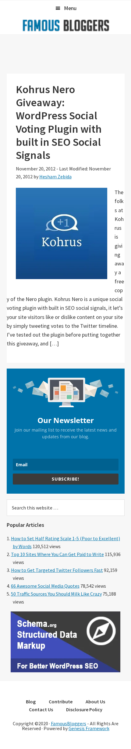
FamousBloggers (68, 723)
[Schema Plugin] (65, 670)
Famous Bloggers (65, 25)
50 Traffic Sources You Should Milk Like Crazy (56, 594)
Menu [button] (70, 8)
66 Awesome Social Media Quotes (45, 586)
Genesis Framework (89, 728)
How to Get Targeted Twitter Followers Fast (57, 570)
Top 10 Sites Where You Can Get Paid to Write (57, 554)
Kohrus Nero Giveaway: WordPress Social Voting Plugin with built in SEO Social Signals (59, 122)
